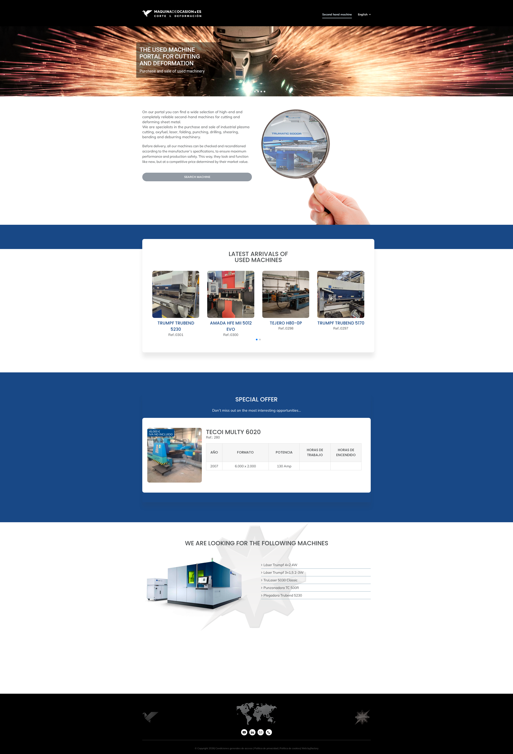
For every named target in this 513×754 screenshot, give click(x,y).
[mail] (261, 732)
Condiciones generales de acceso (234, 748)
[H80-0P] (285, 273)
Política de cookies (290, 748)
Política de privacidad (266, 748)
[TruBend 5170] (340, 273)
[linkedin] (252, 732)
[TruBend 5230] (175, 273)
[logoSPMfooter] (150, 711)
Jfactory (314, 748)
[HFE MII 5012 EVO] (230, 273)
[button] (257, 339)
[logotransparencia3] (362, 711)
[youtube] (244, 732)
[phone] (269, 732)
